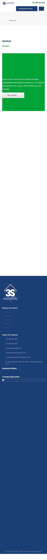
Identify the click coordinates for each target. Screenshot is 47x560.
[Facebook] (4, 373)
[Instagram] (12, 373)
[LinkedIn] (16, 373)
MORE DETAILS (11, 134)
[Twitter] (8, 373)
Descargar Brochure (26, 8)
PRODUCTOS (8, 320)
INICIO (6, 312)
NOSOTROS (7, 316)
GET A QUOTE (12, 95)
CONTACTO (7, 327)
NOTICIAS (7, 323)
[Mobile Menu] (41, 9)
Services (6, 41)
